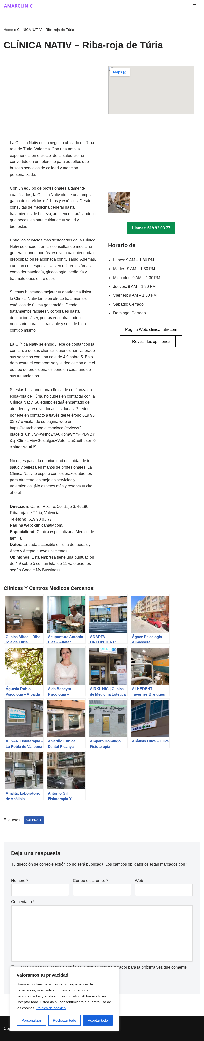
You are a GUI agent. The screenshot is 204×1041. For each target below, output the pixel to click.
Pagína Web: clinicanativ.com (151, 329)
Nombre (19, 881)
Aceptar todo (98, 1020)
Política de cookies (51, 1008)
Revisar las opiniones (151, 341)
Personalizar (31, 1020)
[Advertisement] (53, 103)
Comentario (22, 902)
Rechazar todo (64, 1020)
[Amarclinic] (19, 5)
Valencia (34, 820)
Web (139, 881)
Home (8, 30)
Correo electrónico (90, 881)
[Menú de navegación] (194, 6)
